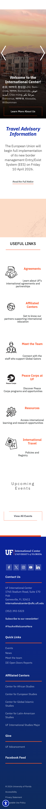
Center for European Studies (21, 694)
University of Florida (22, 786)
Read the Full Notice (23, 181)
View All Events (23, 516)
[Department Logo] (23, 552)
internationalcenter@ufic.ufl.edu (24, 603)
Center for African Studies (19, 686)
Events (9, 648)
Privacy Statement (13, 797)
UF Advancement (15, 746)
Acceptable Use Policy (15, 802)
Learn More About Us (23, 111)
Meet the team (13, 657)
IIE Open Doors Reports (18, 662)
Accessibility (11, 792)
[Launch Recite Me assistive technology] (5, 803)
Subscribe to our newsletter (21, 618)
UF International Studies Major (22, 725)
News (8, 653)
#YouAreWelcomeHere (18, 626)
